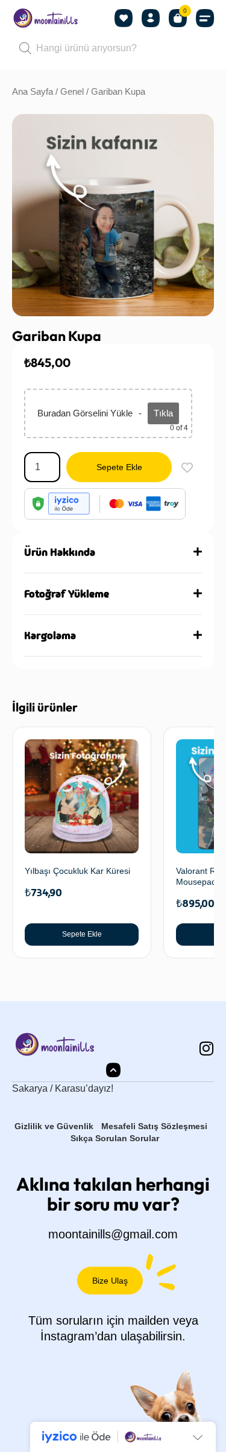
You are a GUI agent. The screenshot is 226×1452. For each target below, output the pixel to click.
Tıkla (163, 413)
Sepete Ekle (119, 467)
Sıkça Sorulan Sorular (115, 1138)
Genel (72, 92)
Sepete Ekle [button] (82, 934)
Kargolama (50, 635)
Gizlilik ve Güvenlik (53, 1126)
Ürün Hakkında (59, 552)
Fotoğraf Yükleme (66, 594)
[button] (205, 18)
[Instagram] (206, 1048)
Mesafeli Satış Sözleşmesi (154, 1126)
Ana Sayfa (32, 92)
